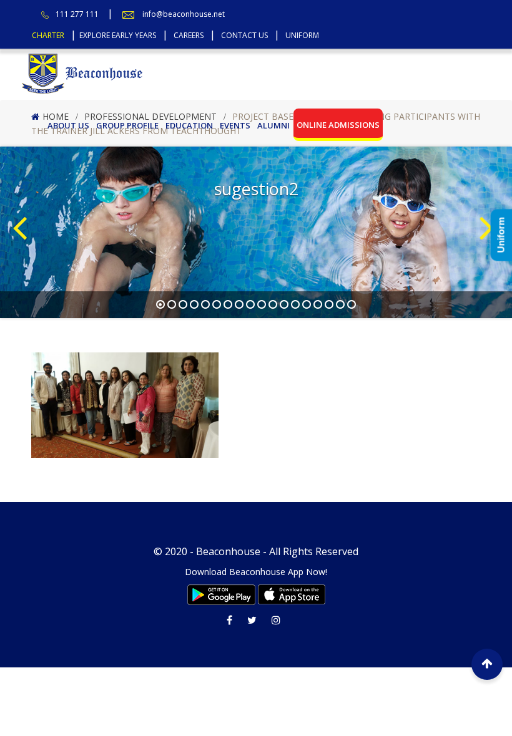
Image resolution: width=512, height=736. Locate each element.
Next (490, 208)
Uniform (302, 35)
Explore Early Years (117, 35)
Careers (189, 35)
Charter (48, 35)
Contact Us (244, 35)
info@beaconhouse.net (183, 14)
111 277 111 (77, 14)
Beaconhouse (228, 551)
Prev (22, 208)
